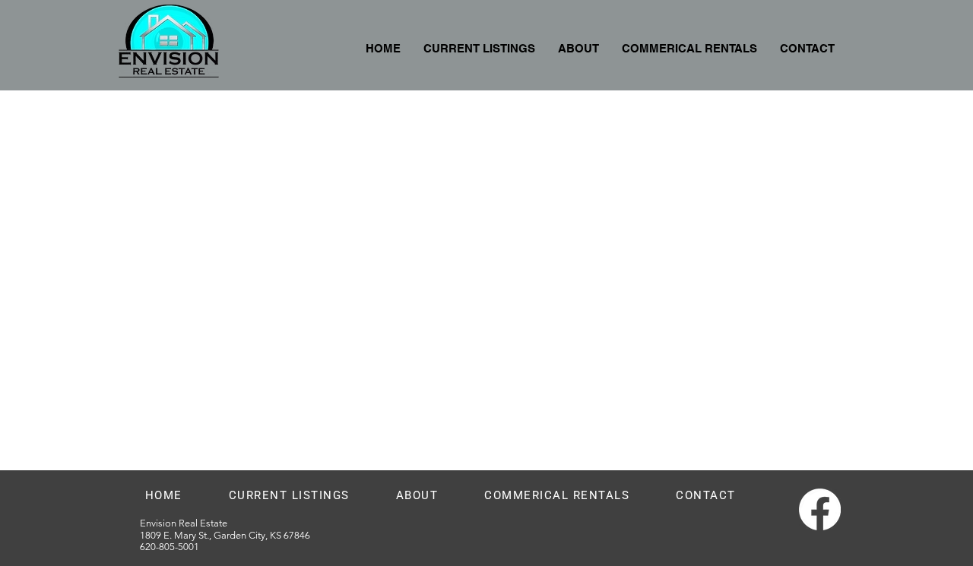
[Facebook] (820, 509)
